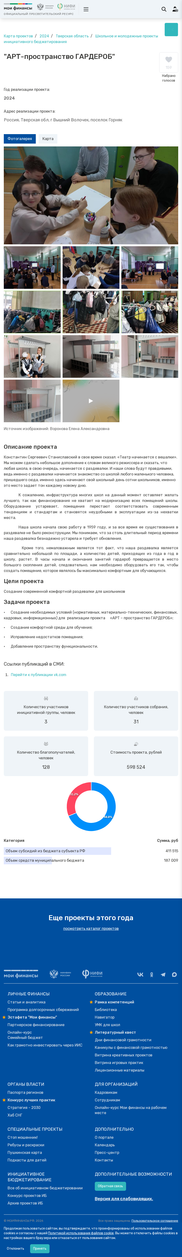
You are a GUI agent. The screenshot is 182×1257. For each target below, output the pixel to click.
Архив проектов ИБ (25, 1203)
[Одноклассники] (151, 974)
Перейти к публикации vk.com (38, 674)
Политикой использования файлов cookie (81, 1233)
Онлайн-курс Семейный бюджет (25, 1035)
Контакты (104, 1160)
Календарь (105, 1145)
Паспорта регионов (25, 1092)
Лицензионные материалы (119, 1070)
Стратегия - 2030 (24, 1107)
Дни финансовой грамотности (123, 1040)
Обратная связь (110, 1186)
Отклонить (15, 1249)
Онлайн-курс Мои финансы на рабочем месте (131, 1110)
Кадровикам (106, 1092)
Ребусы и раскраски (26, 1145)
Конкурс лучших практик (31, 1100)
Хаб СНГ (15, 1115)
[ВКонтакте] (140, 974)
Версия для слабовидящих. (124, 1198)
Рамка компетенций (114, 1002)
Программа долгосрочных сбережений (43, 1009)
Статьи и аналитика (27, 1002)
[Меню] (171, 29)
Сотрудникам (107, 1100)
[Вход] (175, 9)
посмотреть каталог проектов (91, 928)
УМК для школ (107, 1025)
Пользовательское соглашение (155, 1220)
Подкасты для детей (27, 1160)
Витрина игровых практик (119, 1062)
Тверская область (72, 36)
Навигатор (104, 1017)
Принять (39, 1249)
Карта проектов (18, 36)
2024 (44, 36)
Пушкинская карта (25, 1152)
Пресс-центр (107, 1152)
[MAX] (174, 974)
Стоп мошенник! (23, 1137)
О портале (104, 1137)
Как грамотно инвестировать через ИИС (45, 1045)
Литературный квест (115, 1032)
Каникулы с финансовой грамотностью (131, 1047)
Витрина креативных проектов (123, 1055)
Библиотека (106, 1009)
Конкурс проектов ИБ (27, 1195)
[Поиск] (164, 9)
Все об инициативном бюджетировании (45, 1188)
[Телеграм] (163, 974)
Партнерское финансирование (36, 1025)
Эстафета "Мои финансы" (32, 1017)
